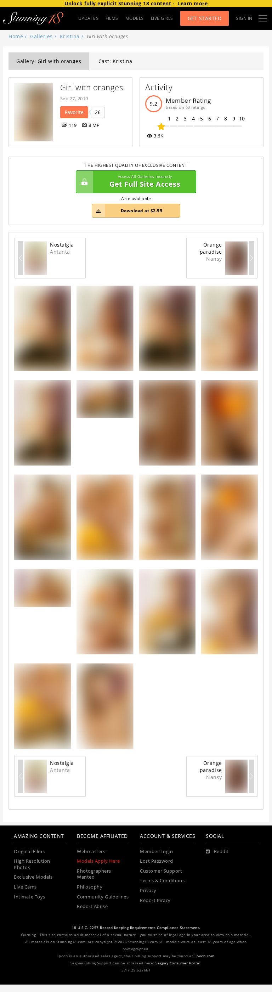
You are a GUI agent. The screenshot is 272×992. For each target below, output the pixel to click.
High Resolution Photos (32, 864)
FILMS (112, 18)
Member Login (156, 852)
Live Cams (25, 887)
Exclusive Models (33, 877)
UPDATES (88, 18)
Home (15, 36)
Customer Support (161, 871)
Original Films (29, 852)
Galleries (41, 36)
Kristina (70, 36)
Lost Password (156, 861)
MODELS (134, 18)
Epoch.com (204, 956)
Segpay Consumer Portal (177, 963)
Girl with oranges (91, 87)
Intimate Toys (29, 897)
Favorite (74, 112)
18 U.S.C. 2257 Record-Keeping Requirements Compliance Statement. (136, 927)
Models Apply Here (98, 861)
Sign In (244, 18)
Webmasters (91, 852)
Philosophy (89, 887)
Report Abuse (92, 906)
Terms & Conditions (162, 881)
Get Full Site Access (144, 181)
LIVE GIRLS (162, 18)
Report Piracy (155, 900)
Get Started (205, 18)
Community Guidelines (103, 897)
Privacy (148, 890)
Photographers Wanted (94, 874)
